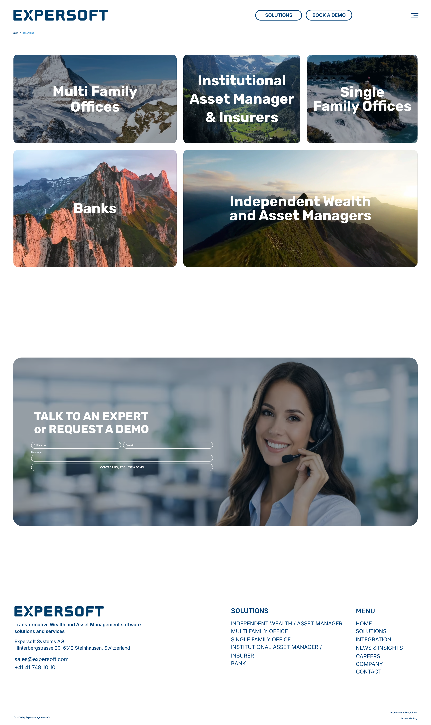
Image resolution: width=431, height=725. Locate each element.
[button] (55, 667)
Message (36, 452)
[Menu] (415, 15)
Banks (95, 208)
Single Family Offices (362, 98)
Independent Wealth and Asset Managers (300, 208)
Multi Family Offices (95, 99)
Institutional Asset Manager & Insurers (241, 99)
